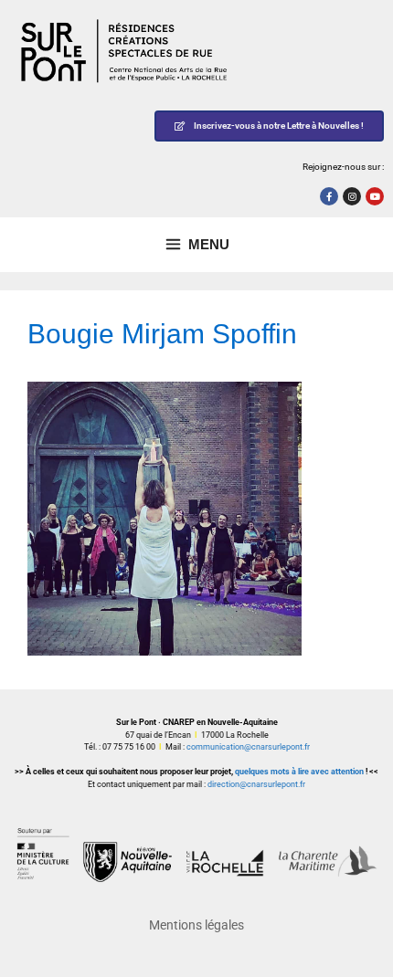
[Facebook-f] (329, 196)
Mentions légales (196, 925)
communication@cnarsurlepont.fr (248, 746)
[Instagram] (352, 196)
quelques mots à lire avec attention (299, 771)
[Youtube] (375, 196)
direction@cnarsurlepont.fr (256, 784)
